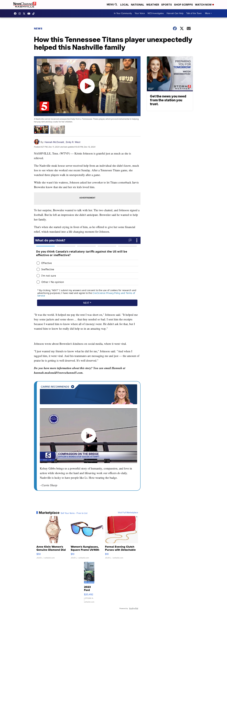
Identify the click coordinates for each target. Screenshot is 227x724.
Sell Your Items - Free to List (74, 513)
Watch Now (203, 4)
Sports (166, 4)
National (137, 4)
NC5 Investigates (156, 13)
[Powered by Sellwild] (133, 608)
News (38, 28)
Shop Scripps (183, 4)
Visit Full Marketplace (128, 513)
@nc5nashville (34, 13)
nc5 (25, 13)
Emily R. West (73, 142)
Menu (111, 4)
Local (124, 4)
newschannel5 (16, 13)
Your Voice (140, 13)
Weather (152, 4)
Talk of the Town (194, 13)
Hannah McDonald (54, 142)
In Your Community (123, 13)
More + (208, 13)
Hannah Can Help (175, 13)
